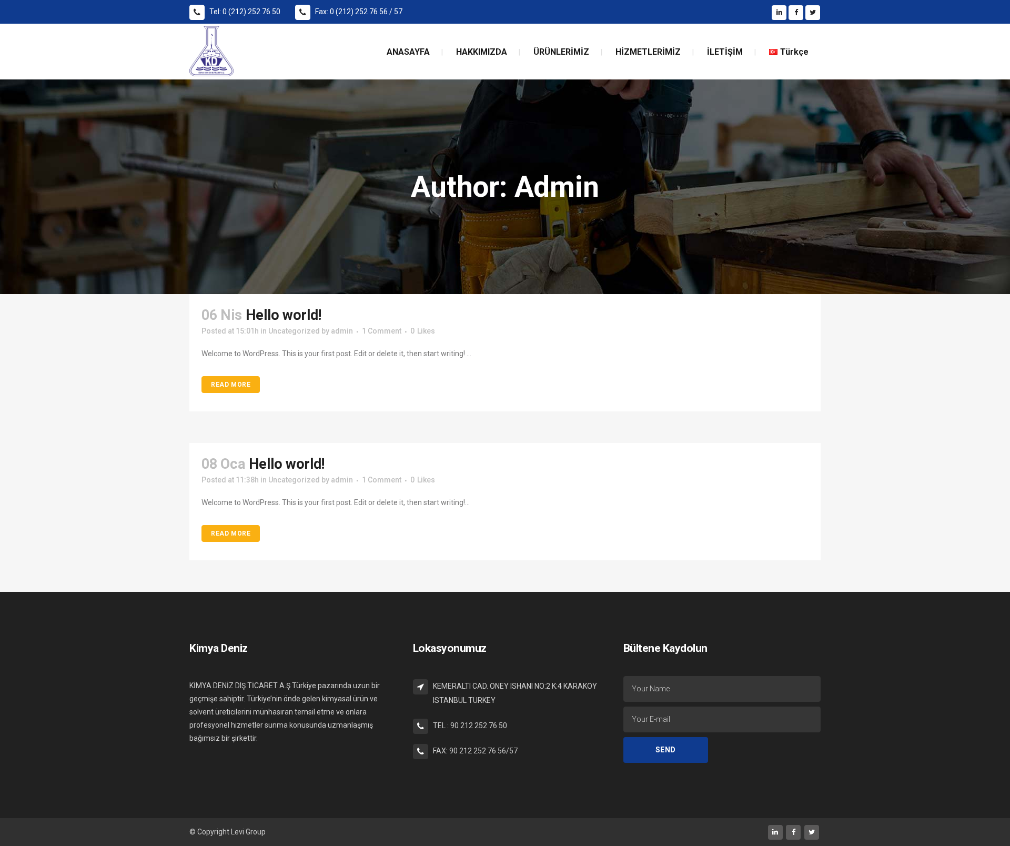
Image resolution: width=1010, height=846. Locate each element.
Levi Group (248, 832)
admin (342, 331)
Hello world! (284, 315)
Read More (230, 384)
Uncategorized (294, 331)
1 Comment (381, 331)
